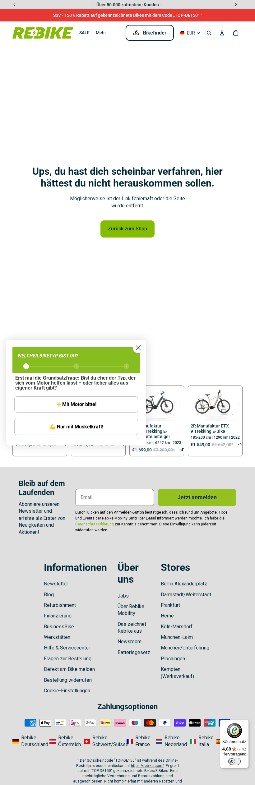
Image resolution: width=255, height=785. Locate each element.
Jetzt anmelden (197, 497)
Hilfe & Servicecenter (67, 648)
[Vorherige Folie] (195, 405)
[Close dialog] (138, 347)
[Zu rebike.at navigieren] (64, 741)
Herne (167, 616)
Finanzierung (58, 616)
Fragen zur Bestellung (67, 659)
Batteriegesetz (134, 652)
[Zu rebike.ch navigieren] (103, 741)
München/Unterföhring (185, 648)
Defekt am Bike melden (69, 669)
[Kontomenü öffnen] (222, 33)
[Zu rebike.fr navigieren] (139, 741)
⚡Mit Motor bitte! (76, 404)
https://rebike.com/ (147, 766)
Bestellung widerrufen (68, 680)
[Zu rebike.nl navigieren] (171, 741)
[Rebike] (42, 33)
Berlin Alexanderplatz (184, 584)
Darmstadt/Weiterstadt (186, 595)
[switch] (234, 761)
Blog (49, 595)
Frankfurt (170, 605)
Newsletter (56, 584)
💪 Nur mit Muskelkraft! (76, 427)
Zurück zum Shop (127, 229)
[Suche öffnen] (209, 33)
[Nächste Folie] (176, 405)
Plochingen (173, 659)
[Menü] (245, 723)
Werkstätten (57, 637)
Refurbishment (60, 605)
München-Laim (177, 637)
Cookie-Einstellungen (67, 691)
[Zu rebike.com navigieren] (29, 741)
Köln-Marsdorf (176, 627)
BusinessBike (59, 627)
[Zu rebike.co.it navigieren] (201, 741)
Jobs (123, 596)
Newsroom (129, 641)
